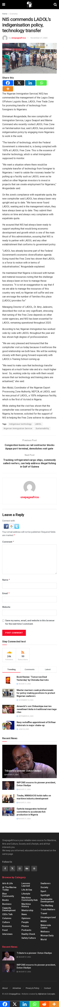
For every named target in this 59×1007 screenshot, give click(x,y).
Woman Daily (47, 935)
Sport (43, 891)
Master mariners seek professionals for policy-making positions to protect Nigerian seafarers (36, 693)
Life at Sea (26, 890)
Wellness (45, 931)
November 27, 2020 (39, 38)
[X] (19, 83)
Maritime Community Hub (29, 898)
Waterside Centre (46, 926)
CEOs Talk (7, 914)
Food (5, 930)
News (24, 914)
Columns (6, 918)
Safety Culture (28, 938)
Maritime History (26, 905)
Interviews (7, 934)
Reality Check (28, 934)
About (5, 988)
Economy (14, 14)
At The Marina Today (9, 888)
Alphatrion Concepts (46, 994)
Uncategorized (48, 917)
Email (6, 593)
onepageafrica (18, 38)
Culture (6, 922)
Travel (44, 913)
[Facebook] (8, 83)
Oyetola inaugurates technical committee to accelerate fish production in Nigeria (32, 812)
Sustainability (42, 428)
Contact (47, 988)
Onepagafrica (14, 994)
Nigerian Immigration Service (18, 428)
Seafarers (46, 883)
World (44, 939)
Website (6, 607)
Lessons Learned (25, 884)
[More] (8, 88)
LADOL (38, 424)
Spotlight (45, 895)
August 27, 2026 (12, 775)
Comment (8, 541)
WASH (44, 921)
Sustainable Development (47, 900)
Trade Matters (48, 909)
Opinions (25, 918)
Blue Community (8, 894)
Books (5, 900)
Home (4, 14)
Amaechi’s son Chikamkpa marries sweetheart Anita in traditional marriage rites (37, 709)
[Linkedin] (30, 83)
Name (6, 579)
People (25, 922)
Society (44, 887)
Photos (25, 926)
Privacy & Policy (32, 988)
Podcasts (26, 930)
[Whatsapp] (41, 83)
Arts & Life (7, 883)
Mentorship (27, 910)
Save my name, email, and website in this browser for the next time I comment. (30, 622)
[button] (6, 526)
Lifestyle (25, 893)
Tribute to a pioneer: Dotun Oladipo (23, 770)
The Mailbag (47, 905)
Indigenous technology (20, 424)
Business (6, 904)
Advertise (17, 988)
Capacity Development (9, 909)
